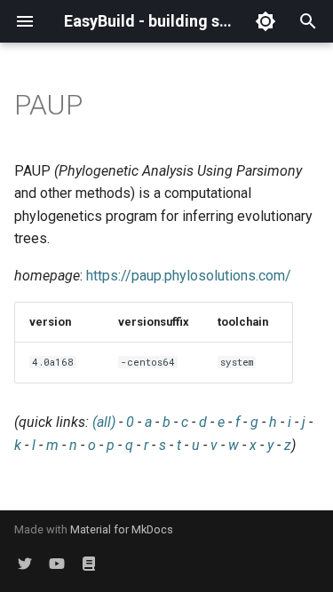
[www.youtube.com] (57, 563)
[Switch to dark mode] (265, 21)
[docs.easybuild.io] (89, 563)
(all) (103, 422)
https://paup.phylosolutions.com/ (188, 275)
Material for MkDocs (121, 529)
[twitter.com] (25, 563)
